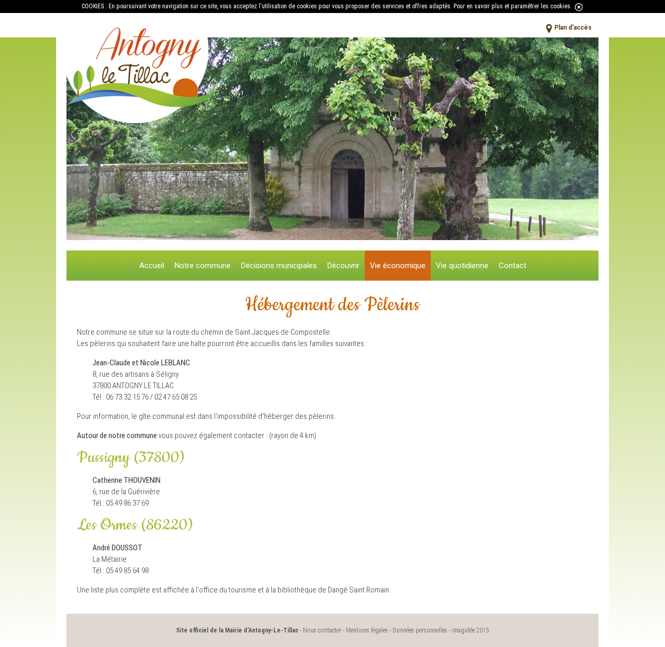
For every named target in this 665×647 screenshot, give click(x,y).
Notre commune (203, 265)
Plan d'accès (573, 27)
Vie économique (397, 265)
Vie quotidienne (462, 265)
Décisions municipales (279, 265)
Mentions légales (367, 630)
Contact (512, 265)
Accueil (151, 265)
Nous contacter (322, 630)
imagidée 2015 (470, 630)
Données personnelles (420, 630)
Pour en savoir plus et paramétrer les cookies (512, 6)
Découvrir (343, 265)
